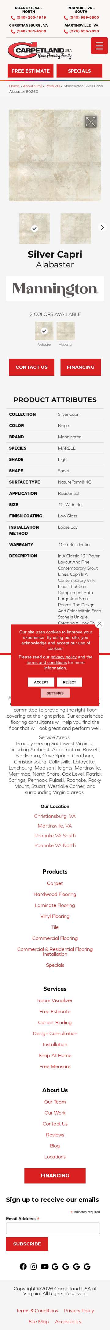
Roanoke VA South (55, 835)
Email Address (22, 1219)
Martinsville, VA (55, 825)
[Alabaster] (44, 331)
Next (101, 226)
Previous (9, 226)
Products (53, 86)
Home (14, 86)
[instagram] (34, 1267)
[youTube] (45, 1267)
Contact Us (32, 367)
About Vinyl (32, 86)
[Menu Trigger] (99, 45)
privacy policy (64, 656)
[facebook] (23, 1267)
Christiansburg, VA (55, 816)
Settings (55, 693)
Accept (41, 682)
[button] (30, 71)
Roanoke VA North (55, 845)
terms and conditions (47, 662)
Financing (80, 367)
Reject (69, 682)
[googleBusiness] (55, 1267)
